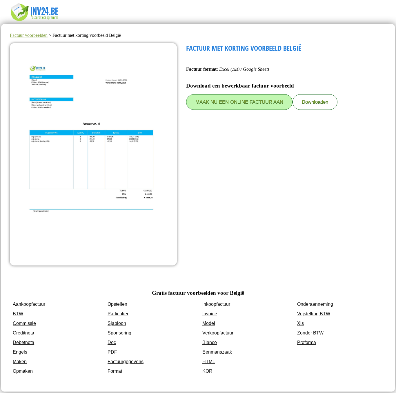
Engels (20, 352)
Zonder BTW (310, 332)
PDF (112, 352)
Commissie (24, 323)
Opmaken (23, 371)
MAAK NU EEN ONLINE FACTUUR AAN (239, 102)
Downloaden (315, 102)
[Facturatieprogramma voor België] (39, 21)
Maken (20, 361)
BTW (18, 313)
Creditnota (23, 332)
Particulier (118, 313)
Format (115, 371)
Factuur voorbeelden (29, 35)
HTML (208, 361)
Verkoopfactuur (217, 332)
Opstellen (117, 304)
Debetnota (23, 342)
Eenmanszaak (217, 352)
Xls (300, 323)
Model (208, 323)
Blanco (209, 342)
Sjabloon (117, 323)
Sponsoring (119, 332)
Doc (112, 342)
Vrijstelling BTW (313, 313)
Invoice (209, 313)
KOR (207, 371)
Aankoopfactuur (29, 304)
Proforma (306, 342)
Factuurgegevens (125, 361)
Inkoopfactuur (216, 304)
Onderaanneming (315, 304)
